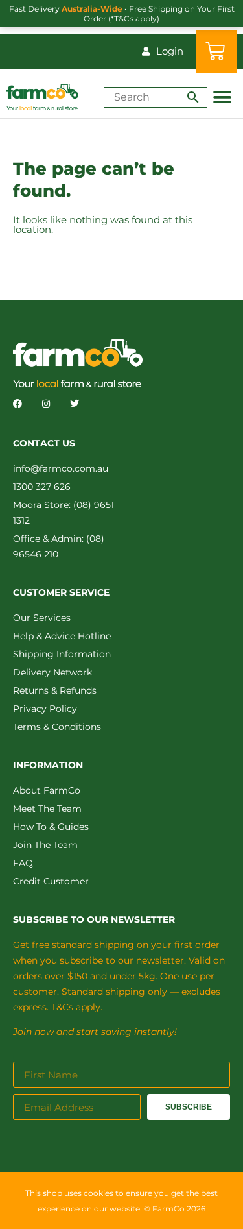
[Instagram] (46, 403)
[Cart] (216, 51)
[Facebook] (17, 403)
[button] (222, 97)
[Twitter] (74, 403)
